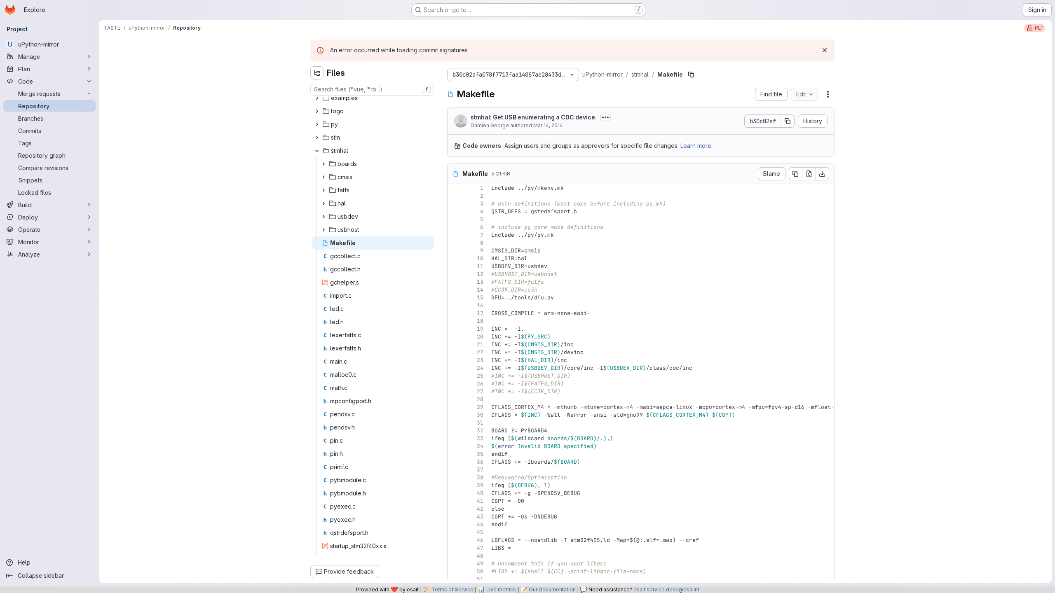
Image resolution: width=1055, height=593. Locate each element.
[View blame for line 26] (454, 384)
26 (480, 383)
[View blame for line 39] (454, 485)
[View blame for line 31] (454, 423)
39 (480, 485)
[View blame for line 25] (454, 376)
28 (480, 399)
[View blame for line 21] (454, 344)
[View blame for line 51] (454, 579)
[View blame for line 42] (454, 509)
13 (480, 281)
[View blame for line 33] (454, 438)
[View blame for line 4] (454, 211)
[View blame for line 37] (454, 470)
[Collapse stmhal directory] (317, 151)
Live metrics (501, 589)
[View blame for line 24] (454, 368)
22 (480, 352)
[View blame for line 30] (454, 415)
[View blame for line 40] (454, 493)
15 (480, 297)
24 (480, 367)
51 (480, 579)
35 (480, 454)
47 (480, 547)
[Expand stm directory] (317, 137)
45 (480, 532)
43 (480, 516)
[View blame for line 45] (454, 532)
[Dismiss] (825, 50)
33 (480, 438)
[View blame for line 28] (454, 399)
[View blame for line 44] (454, 524)
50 (480, 571)
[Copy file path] (691, 74)
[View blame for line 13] (454, 282)
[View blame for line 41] (454, 501)
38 (480, 477)
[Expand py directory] (317, 124)
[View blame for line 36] (454, 462)
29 (480, 407)
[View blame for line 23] (454, 360)
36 (480, 461)
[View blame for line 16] (454, 305)
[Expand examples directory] (317, 98)
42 (480, 508)
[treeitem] (373, 98)
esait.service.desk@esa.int (666, 589)
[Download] (822, 173)
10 (480, 258)
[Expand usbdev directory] (323, 217)
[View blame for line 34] (454, 446)
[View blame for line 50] (454, 571)
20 (480, 336)
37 (480, 469)
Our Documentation (552, 589)
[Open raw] (809, 173)
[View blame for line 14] (454, 290)
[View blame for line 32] (454, 430)
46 (480, 540)
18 (480, 321)
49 (480, 563)
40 (480, 493)
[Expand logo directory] (317, 111)
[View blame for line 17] (454, 313)
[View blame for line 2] (454, 196)
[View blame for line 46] (454, 540)
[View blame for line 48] (454, 556)
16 (480, 305)
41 (480, 500)
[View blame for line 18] (454, 321)
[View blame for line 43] (454, 517)
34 (480, 446)
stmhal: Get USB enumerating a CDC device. (534, 117)
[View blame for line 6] (454, 227)
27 (480, 391)
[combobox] (372, 89)
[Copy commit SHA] (788, 121)
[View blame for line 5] (454, 219)
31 (480, 422)
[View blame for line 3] (454, 204)
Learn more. (696, 145)
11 (480, 266)
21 (480, 344)
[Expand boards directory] (323, 164)
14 (480, 289)
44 (480, 524)
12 (480, 274)
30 (480, 414)
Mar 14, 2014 (548, 125)
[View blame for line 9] (454, 250)
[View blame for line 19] (454, 329)
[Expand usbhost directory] (323, 230)
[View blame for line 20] (454, 337)
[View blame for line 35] (454, 454)
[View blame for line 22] (454, 352)
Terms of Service (452, 589)
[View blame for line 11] (454, 266)
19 (480, 328)
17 (480, 313)
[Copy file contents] (795, 173)
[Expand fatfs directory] (323, 190)
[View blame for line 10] (454, 258)
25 (480, 375)
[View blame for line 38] (454, 477)
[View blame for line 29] (454, 407)
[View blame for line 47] (454, 548)
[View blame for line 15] (454, 297)
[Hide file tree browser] (317, 72)
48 (480, 555)
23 (480, 360)
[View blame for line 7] (454, 235)
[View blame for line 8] (454, 243)
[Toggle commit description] (605, 117)
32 (480, 430)
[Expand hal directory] (323, 203)
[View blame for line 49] (454, 563)
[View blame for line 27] (454, 391)
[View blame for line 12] (454, 274)
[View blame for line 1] (454, 188)
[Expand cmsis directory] (323, 177)
